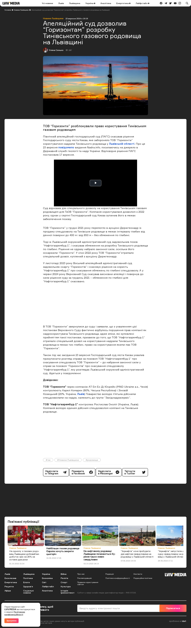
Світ (44, 582)
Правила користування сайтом (87, 583)
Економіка (47, 578)
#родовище (92, 460)
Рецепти (9, 586)
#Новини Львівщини (68, 460)
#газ (48, 460)
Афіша (8, 590)
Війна (63, 574)
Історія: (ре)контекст (67, 591)
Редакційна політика (143, 578)
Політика (28, 578)
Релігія (64, 578)
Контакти (138, 574)
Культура (66, 586)
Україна (89, 3)
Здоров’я (28, 586)
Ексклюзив (10, 578)
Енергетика (122, 3)
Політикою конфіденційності (14, 613)
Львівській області (121, 143)
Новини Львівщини (21, 10)
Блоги (26, 582)
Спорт (64, 582)
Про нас (81, 574)
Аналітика (105, 3)
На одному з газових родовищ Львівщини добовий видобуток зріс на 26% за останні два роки (24, 555)
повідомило (66, 147)
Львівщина (74, 3)
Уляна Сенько (56, 50)
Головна (8, 10)
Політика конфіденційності (118, 578)
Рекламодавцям (84, 578)
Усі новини (47, 3)
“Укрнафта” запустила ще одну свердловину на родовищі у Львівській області (173, 554)
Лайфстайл (142, 3)
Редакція (110, 574)
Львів (61, 3)
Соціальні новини (28, 591)
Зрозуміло (11, 621)
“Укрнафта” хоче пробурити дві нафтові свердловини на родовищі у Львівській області (137, 554)
